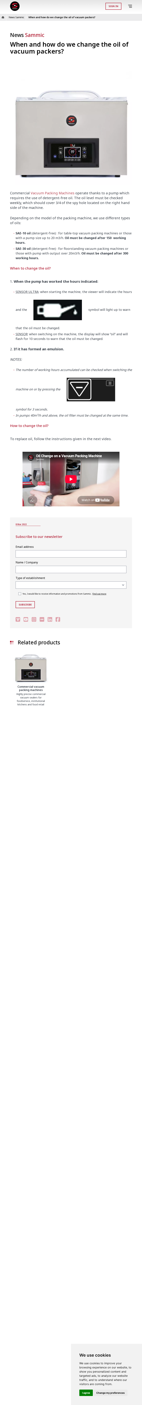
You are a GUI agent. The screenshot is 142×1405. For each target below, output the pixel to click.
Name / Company (27, 562)
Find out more (99, 593)
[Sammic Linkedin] (50, 619)
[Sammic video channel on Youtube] (26, 619)
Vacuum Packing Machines (52, 193)
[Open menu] (130, 6)
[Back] (125, 6)
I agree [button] (86, 1392)
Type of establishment (30, 578)
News (27, 34)
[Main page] (15, 6)
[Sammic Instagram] (34, 619)
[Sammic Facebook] (58, 619)
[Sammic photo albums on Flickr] (42, 619)
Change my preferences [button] (110, 1392)
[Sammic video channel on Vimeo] (18, 619)
